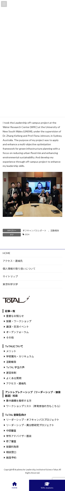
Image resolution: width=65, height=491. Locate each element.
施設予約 (11, 457)
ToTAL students (47, 488)
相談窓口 (11, 452)
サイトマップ (10, 276)
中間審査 (11, 430)
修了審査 (11, 441)
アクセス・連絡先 (13, 260)
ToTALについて (14, 346)
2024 (27, 234)
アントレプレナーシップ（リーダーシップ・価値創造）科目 (32, 394)
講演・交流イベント (17, 326)
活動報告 (54, 230)
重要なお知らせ (15, 315)
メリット (11, 350)
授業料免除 (12, 446)
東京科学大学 (10, 284)
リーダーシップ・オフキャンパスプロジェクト (32, 419)
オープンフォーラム (17, 332)
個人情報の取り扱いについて (19, 268)
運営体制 (11, 372)
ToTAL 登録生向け (15, 414)
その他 (10, 337)
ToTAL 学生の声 (15, 367)
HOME (6, 253)
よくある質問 (13, 377)
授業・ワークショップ (18, 321)
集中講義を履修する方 (18, 400)
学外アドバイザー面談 (18, 435)
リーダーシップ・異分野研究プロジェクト (30, 425)
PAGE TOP (59, 474)
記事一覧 (10, 310)
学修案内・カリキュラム (20, 356)
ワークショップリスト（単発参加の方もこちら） (34, 406)
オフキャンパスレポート (34, 230)
